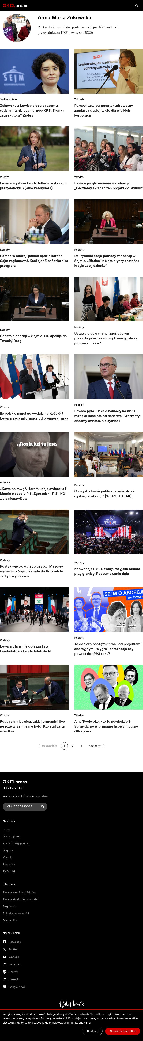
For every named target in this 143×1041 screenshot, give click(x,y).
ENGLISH (9, 871)
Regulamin (9, 906)
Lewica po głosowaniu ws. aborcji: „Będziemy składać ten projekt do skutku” (108, 186)
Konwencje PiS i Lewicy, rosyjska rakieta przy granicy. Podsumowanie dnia (107, 571)
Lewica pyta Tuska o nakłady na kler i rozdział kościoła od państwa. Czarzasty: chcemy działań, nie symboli (107, 416)
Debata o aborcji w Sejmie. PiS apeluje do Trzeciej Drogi (33, 338)
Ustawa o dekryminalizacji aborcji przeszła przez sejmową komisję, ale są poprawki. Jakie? (105, 338)
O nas (6, 830)
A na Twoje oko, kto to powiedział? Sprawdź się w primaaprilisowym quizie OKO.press (106, 726)
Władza (4, 177)
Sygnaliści (9, 864)
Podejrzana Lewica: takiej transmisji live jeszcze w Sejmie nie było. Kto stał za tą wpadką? (32, 726)
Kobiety (5, 250)
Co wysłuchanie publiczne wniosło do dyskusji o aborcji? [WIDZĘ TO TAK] (104, 494)
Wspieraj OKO (11, 836)
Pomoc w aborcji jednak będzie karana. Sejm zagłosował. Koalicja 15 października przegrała (34, 261)
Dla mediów (10, 920)
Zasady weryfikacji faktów (19, 892)
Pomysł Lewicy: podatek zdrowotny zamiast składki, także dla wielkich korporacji (103, 110)
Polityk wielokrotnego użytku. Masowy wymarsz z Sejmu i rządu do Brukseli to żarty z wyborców (31, 571)
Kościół (79, 405)
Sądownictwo (8, 99)
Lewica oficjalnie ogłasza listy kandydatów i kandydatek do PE (26, 649)
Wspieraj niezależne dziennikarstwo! (25, 796)
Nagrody (8, 850)
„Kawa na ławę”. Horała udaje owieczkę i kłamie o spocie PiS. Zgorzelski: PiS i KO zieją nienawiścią (33, 494)
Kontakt (8, 857)
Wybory (5, 483)
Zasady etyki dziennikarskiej (20, 899)
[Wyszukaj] (136, 5)
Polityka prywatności (16, 913)
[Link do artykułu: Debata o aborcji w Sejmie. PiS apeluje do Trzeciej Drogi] (34, 300)
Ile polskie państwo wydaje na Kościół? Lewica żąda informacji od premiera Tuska (34, 416)
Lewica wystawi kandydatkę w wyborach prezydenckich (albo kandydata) (33, 186)
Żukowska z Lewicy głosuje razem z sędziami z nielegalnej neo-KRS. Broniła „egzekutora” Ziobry (32, 110)
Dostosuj (92, 1031)
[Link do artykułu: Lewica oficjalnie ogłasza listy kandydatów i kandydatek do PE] (34, 610)
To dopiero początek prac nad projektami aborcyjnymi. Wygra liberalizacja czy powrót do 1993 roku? (107, 649)
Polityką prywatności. (54, 1018)
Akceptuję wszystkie (122, 1031)
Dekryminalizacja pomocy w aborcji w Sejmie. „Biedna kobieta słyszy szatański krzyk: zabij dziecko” (107, 261)
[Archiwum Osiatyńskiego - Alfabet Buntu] (72, 1004)
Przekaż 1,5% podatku (16, 843)
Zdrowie (79, 99)
